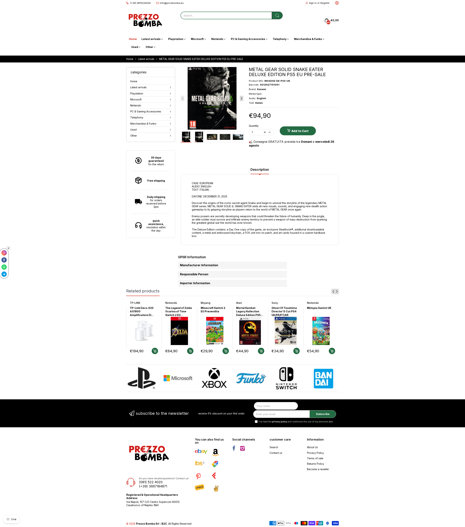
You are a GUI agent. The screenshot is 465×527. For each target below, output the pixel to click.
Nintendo (171, 302)
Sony (275, 302)
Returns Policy (315, 463)
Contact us (276, 452)
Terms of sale (315, 458)
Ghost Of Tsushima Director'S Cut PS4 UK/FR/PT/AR (284, 311)
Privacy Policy (315, 452)
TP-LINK (135, 302)
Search (274, 447)
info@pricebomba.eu (172, 2)
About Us (312, 447)
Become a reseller (318, 469)
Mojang (205, 302)
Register (325, 2)
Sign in (313, 2)
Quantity (254, 125)
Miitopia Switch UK (319, 307)
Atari (239, 302)
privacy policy (279, 421)
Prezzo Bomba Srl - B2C (151, 523)
